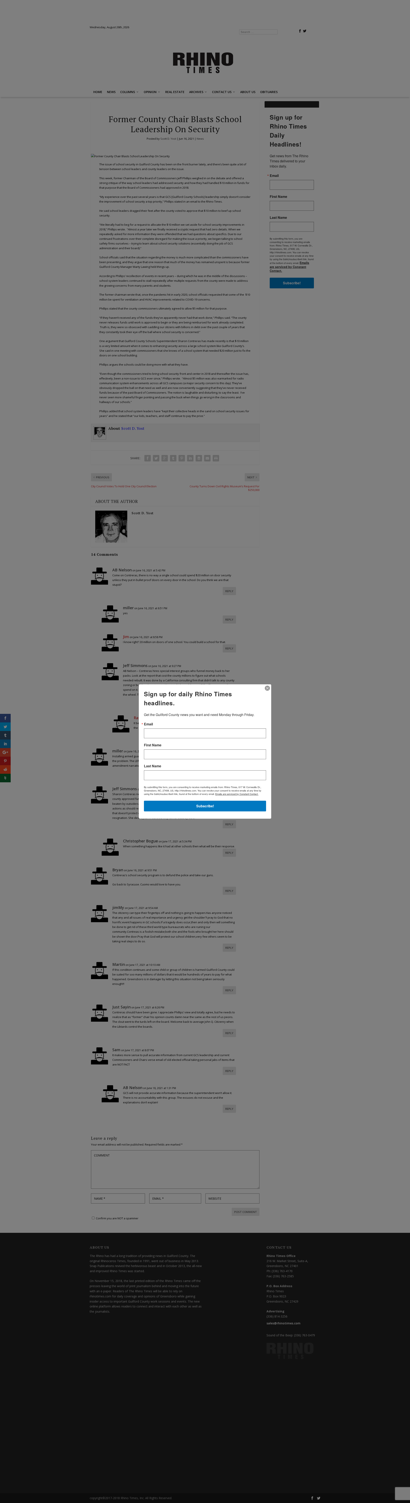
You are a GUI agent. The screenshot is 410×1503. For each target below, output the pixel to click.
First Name (152, 745)
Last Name (152, 766)
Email (148, 724)
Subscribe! (205, 805)
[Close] (267, 688)
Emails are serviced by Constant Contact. (236, 794)
